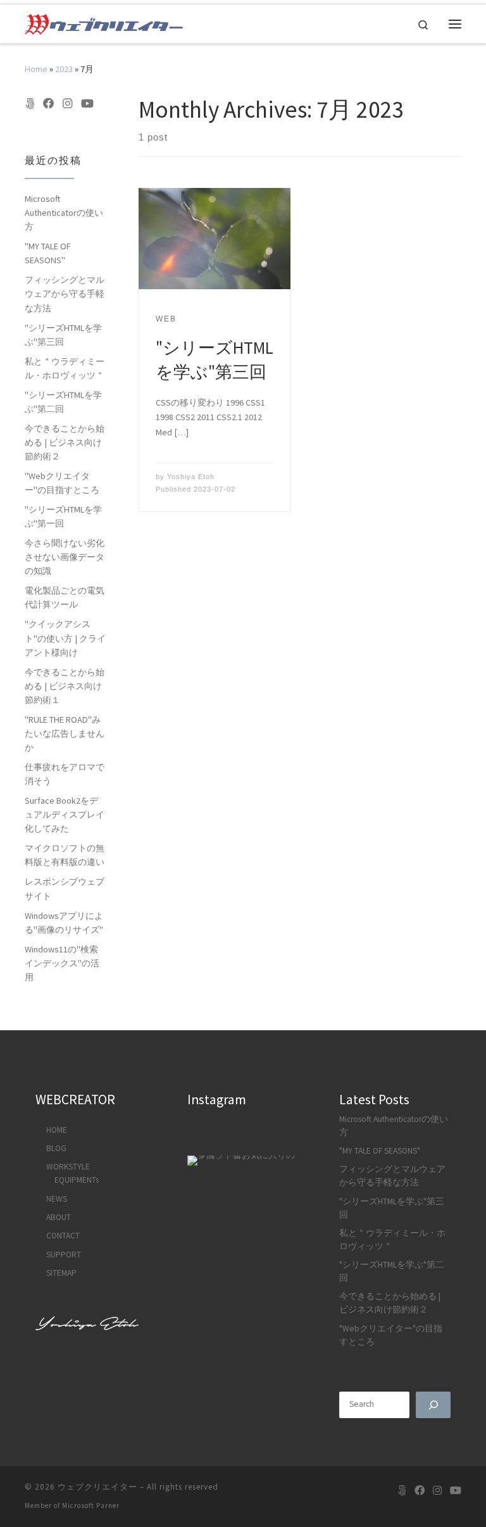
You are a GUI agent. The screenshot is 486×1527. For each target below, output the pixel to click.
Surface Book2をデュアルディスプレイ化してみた (64, 814)
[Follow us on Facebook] (48, 104)
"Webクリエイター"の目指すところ (62, 482)
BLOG (56, 1148)
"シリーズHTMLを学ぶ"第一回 (63, 516)
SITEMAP (61, 1273)
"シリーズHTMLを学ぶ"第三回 (63, 334)
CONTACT (63, 1235)
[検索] (433, 1405)
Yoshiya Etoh (191, 476)
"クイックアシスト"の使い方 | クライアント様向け (65, 638)
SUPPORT (63, 1254)
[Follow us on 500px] (30, 104)
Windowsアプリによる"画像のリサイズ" (64, 922)
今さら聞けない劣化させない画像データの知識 (64, 557)
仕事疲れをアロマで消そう (64, 774)
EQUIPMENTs (76, 1180)
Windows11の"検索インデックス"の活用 (62, 963)
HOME (56, 1130)
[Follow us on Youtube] (87, 104)
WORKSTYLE (68, 1166)
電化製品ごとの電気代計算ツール (64, 597)
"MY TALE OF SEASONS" (48, 253)
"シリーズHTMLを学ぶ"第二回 (63, 401)
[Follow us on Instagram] (68, 104)
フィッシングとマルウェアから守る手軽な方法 (64, 293)
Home (36, 69)
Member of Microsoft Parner (72, 1505)
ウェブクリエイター (97, 1486)
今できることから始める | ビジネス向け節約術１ (64, 686)
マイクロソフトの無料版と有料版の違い (64, 855)
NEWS (56, 1199)
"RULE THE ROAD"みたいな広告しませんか (64, 733)
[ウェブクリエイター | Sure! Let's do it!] (104, 23)
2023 (64, 69)
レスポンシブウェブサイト (64, 888)
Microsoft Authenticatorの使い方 (64, 212)
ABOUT (58, 1217)
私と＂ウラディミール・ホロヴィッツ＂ (64, 368)
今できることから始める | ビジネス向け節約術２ (64, 442)
